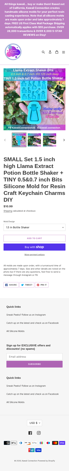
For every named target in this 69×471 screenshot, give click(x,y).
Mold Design (9, 221)
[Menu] (63, 51)
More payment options (35, 254)
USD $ (33, 422)
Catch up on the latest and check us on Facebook (32, 322)
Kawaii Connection (29, 461)
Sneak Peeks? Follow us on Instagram (26, 314)
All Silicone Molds (15, 331)
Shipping (8, 211)
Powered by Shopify (46, 461)
